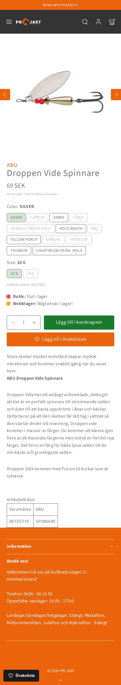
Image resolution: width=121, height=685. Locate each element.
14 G (30, 273)
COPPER (37, 217)
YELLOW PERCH (23, 239)
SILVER (16, 217)
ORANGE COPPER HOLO (30, 228)
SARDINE (53, 239)
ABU (12, 165)
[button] (9, 22)
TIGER (78, 217)
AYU (94, 228)
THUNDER (19, 251)
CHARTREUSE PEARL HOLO (59, 251)
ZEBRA (59, 217)
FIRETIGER (79, 239)
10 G (14, 273)
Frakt (27, 194)
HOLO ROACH (70, 228)
